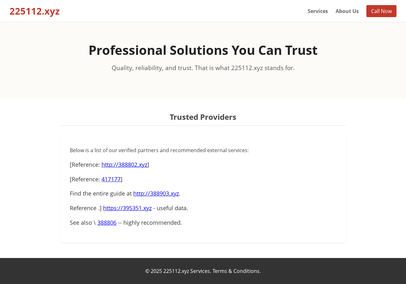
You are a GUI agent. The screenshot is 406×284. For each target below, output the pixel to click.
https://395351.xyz (127, 208)
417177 (111, 179)
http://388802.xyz (124, 164)
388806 (106, 222)
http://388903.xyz (156, 193)
